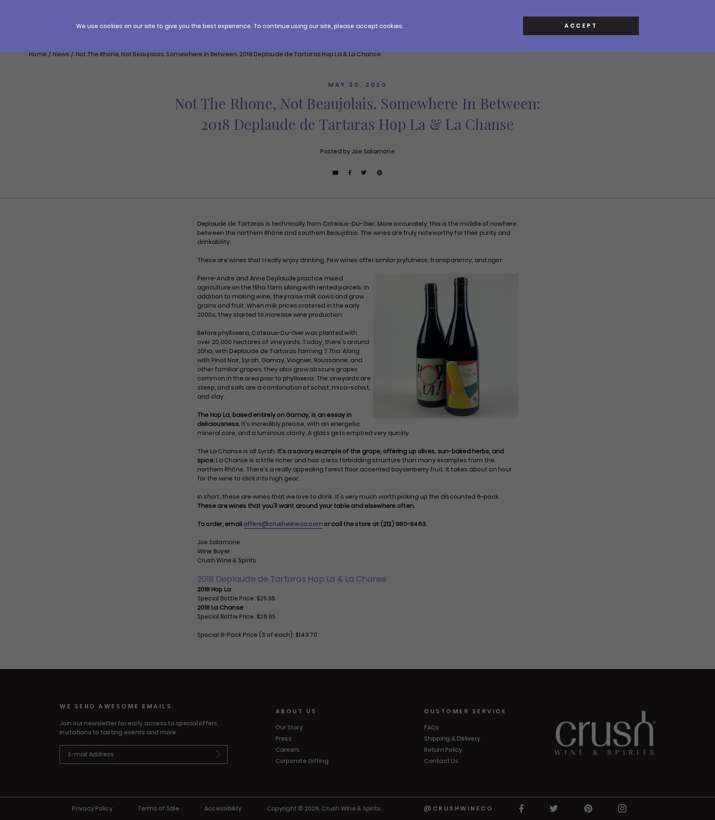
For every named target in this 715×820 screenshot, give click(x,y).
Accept (580, 26)
